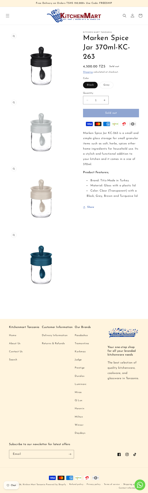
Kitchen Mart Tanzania (34, 485)
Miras (78, 392)
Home (12, 335)
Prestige (80, 368)
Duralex (79, 376)
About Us (15, 343)
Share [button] (90, 207)
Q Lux (78, 400)
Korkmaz (80, 351)
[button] (8, 16)
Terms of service (112, 484)
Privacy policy (94, 484)
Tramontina (82, 343)
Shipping (88, 72)
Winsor (79, 425)
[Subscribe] (70, 454)
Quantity (88, 93)
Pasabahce (81, 335)
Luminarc (80, 384)
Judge (78, 359)
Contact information (129, 488)
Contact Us (16, 351)
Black (92, 85)
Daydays (80, 433)
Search (13, 359)
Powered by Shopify (56, 485)
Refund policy (76, 484)
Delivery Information (55, 335)
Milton (79, 417)
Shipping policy (131, 484)
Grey (108, 85)
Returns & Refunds (53, 343)
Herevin (79, 408)
